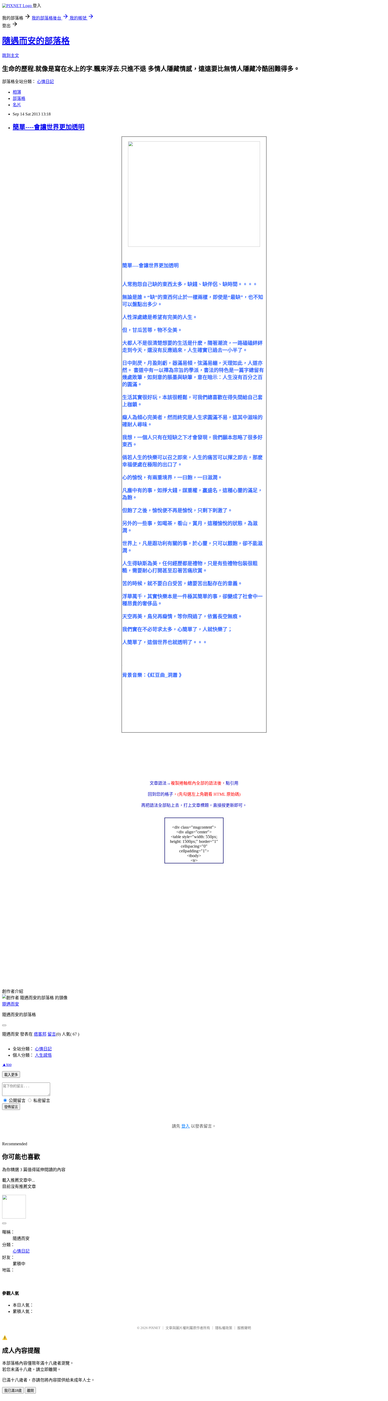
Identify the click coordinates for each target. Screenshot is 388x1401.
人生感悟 (43, 1055)
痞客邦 (40, 1034)
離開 (30, 1391)
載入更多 (11, 1075)
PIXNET (154, 1328)
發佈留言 (11, 1107)
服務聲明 (244, 1328)
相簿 (17, 92)
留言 (52, 1034)
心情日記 (45, 81)
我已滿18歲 (13, 1391)
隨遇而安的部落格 (36, 41)
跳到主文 (10, 55)
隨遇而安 (10, 1004)
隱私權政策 (223, 1328)
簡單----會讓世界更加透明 (48, 127)
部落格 (19, 98)
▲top (7, 1064)
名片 (17, 105)
